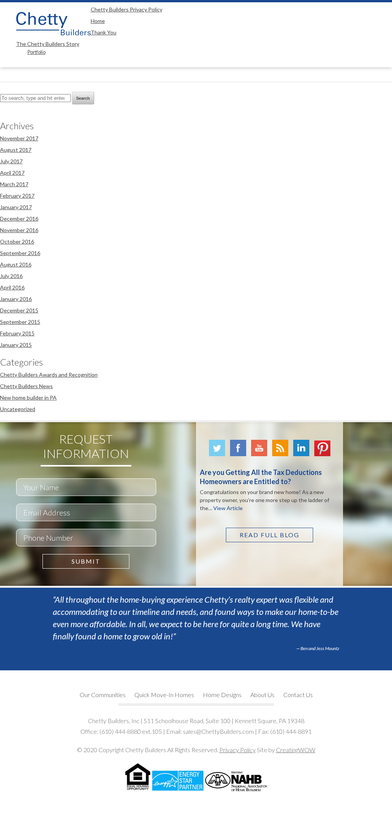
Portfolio (37, 52)
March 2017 (14, 184)
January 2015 (16, 344)
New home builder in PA (28, 397)
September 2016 (20, 253)
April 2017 (12, 172)
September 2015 (20, 322)
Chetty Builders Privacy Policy (126, 9)
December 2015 (19, 310)
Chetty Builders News (26, 386)
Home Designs (222, 694)
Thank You (103, 32)
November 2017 (19, 138)
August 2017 (15, 149)
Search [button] (83, 98)
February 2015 (17, 333)
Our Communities (103, 694)
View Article (228, 508)
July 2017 (11, 161)
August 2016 (15, 264)
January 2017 (16, 207)
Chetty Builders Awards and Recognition (49, 374)
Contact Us (298, 694)
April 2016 (12, 287)
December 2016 (19, 218)
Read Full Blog (269, 534)
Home (98, 21)
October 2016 (17, 241)
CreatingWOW (295, 749)
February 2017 (17, 195)
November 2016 (19, 230)
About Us (262, 694)
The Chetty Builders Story (47, 44)
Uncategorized (17, 409)
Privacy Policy (237, 749)
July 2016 (11, 276)
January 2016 (16, 299)
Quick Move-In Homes (164, 694)
